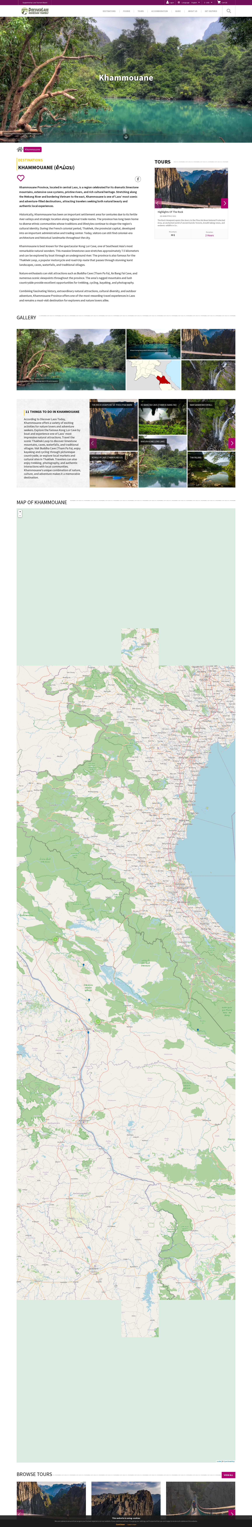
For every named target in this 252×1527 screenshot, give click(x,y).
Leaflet (219, 1461)
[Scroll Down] (126, 138)
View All (228, 1475)
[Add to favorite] (21, 178)
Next (224, 203)
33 (172, 234)
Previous (158, 203)
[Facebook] (138, 179)
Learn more (132, 1524)
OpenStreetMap (229, 1461)
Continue (120, 1524)
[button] (188, 2)
